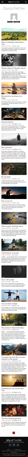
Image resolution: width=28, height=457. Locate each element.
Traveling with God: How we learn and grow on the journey (13, 358)
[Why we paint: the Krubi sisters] (14, 218)
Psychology (3, 174)
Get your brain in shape (9, 304)
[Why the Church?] (14, 114)
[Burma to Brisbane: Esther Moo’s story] (14, 34)
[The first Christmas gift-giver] (14, 410)
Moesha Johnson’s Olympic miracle (13, 68)
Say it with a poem (7, 280)
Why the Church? (7, 122)
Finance (3, 325)
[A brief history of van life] (14, 245)
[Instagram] (14, 444)
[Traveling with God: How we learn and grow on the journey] (14, 349)
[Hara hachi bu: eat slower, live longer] (14, 88)
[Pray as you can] (14, 193)
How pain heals (6, 147)
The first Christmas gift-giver (11, 418)
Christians (3, 39)
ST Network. (12, 449)
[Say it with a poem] (14, 271)
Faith (3, 65)
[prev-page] (8, 433)
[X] (17, 445)
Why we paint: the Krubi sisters (12, 226)
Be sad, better (6, 177)
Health (3, 144)
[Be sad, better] (14, 169)
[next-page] (19, 433)
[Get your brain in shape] (14, 295)
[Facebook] (10, 445)
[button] (2, 2)
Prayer (3, 198)
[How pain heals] (14, 139)
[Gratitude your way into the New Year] (14, 380)
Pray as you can (6, 201)
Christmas (3, 415)
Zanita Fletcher (6, 46)
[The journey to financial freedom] (14, 319)
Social (3, 93)
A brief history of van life (10, 253)
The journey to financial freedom (12, 328)
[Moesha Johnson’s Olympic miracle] (14, 60)
